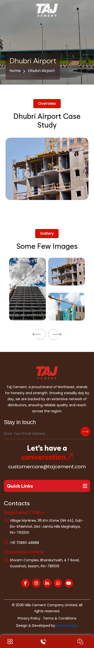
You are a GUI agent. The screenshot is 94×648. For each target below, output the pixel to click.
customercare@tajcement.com (47, 466)
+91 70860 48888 (24, 542)
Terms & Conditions (59, 618)
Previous (40, 334)
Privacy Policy (29, 618)
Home (15, 70)
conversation (43, 457)
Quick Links (20, 486)
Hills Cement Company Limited (51, 605)
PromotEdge (67, 625)
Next (53, 334)
